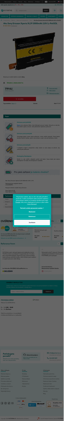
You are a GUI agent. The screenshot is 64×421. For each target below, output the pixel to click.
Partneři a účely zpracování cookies (31, 208)
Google (17, 202)
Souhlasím (31, 222)
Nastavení (31, 211)
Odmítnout (31, 216)
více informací (31, 204)
